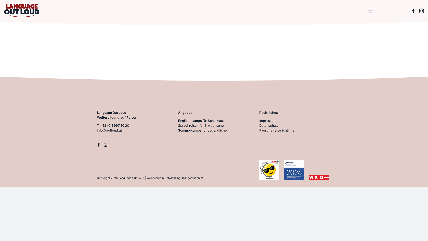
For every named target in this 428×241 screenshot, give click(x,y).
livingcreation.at (192, 178)
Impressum (268, 121)
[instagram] (421, 11)
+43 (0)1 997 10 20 (114, 126)
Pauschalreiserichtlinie (276, 130)
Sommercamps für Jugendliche (202, 130)
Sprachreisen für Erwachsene (201, 126)
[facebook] (413, 11)
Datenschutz (269, 126)
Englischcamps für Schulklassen (203, 121)
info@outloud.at (109, 130)
